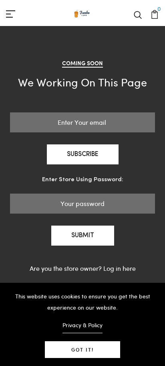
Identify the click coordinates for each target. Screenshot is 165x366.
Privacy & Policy (82, 325)
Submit (82, 235)
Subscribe (83, 154)
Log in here (119, 268)
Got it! (82, 349)
